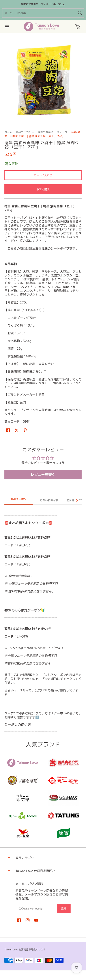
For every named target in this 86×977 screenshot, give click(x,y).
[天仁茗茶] (63, 780)
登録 (63, 908)
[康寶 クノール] (63, 833)
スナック (62, 132)
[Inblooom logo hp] (22, 798)
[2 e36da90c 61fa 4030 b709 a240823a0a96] (22, 815)
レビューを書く (43, 474)
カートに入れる (43, 175)
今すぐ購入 (43, 189)
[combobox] (39, 13)
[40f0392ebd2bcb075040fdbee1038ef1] (22, 780)
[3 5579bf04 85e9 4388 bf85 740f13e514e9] (63, 798)
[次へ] (77, 500)
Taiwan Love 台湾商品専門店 (20, 949)
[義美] (63, 762)
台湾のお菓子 (45, 132)
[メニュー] (6, 26)
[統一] (22, 833)
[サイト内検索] (80, 13)
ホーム (8, 132)
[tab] (18, 500)
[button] (78, 26)
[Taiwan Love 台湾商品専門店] (41, 26)
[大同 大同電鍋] (63, 815)
